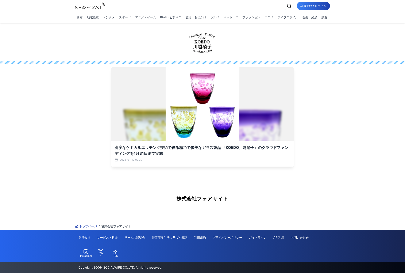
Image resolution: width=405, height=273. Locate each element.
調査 (324, 17)
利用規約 (200, 237)
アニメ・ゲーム (145, 17)
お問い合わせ (300, 237)
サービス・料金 (107, 237)
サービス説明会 (134, 237)
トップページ (88, 226)
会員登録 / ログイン (313, 6)
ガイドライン (258, 237)
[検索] (289, 6)
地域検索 (93, 17)
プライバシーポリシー (227, 237)
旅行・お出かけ (196, 17)
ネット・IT (231, 17)
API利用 (278, 237)
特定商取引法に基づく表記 (169, 237)
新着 (80, 17)
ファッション (251, 17)
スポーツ (125, 17)
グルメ (215, 17)
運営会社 (84, 237)
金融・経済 (309, 17)
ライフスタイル (288, 17)
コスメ (269, 17)
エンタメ (109, 17)
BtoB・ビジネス (170, 17)
